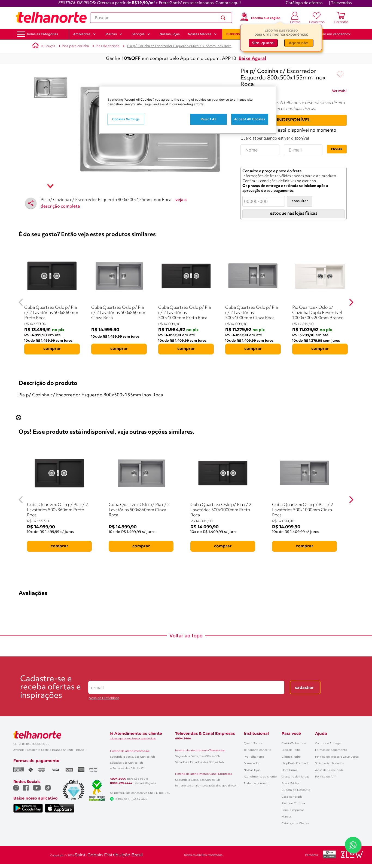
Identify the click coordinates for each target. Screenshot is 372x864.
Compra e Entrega (328, 743)
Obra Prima (290, 770)
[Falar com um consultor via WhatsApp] (353, 845)
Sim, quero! (263, 43)
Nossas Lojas (170, 34)
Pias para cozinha (75, 46)
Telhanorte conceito (257, 750)
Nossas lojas (252, 770)
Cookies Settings (126, 119)
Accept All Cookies (249, 119)
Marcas (287, 816)
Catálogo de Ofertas (295, 823)
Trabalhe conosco (256, 783)
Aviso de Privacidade (104, 698)
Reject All (209, 119)
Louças (49, 46)
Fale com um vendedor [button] (330, 34)
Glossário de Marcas (295, 776)
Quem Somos (253, 743)
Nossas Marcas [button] (199, 34)
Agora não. (299, 43)
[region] (187, 110)
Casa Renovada (292, 796)
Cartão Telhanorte (294, 743)
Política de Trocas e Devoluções (337, 756)
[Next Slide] (351, 302)
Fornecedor (252, 763)
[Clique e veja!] (339, 92)
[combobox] (161, 18)
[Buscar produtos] (224, 18)
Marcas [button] (111, 34)
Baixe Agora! (252, 58)
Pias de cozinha (108, 46)
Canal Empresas (293, 810)
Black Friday (290, 783)
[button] (42, 34)
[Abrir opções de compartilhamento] (30, 203)
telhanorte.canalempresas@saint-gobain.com (207, 785)
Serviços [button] (138, 34)
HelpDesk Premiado (295, 763)
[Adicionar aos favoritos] (340, 74)
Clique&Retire (291, 756)
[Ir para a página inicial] (51, 18)
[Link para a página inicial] (35, 46)
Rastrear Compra (293, 803)
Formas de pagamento (331, 750)
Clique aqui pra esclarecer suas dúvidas (133, 738)
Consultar (300, 201)
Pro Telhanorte (254, 756)
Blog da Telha (291, 750)
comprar (52, 349)
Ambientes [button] (81, 34)
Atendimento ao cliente (260, 776)
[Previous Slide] (21, 302)
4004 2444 (118, 778)
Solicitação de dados (329, 763)
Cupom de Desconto (296, 790)
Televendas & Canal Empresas (205, 733)
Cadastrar (304, 687)
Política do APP (325, 776)
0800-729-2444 (121, 783)
